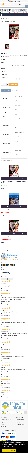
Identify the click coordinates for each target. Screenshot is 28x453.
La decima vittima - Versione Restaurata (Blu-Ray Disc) (13, 182)
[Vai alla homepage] (14, 10)
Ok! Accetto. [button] (9, 450)
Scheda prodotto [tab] (6, 90)
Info (3, 424)
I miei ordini (18, 421)
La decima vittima (5, 209)
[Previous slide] (4, 47)
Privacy (3, 421)
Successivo (10, 279)
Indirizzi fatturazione (20, 424)
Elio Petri (13, 70)
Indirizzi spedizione (20, 422)
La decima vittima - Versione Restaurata (11, 236)
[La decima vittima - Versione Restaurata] (14, 227)
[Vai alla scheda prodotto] (5, 178)
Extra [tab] (17, 90)
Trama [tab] (13, 90)
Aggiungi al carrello (13, 84)
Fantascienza (14, 61)
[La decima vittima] (14, 200)
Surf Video (17, 100)
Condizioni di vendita (6, 419)
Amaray (16, 141)
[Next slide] (24, 47)
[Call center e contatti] (9, 256)
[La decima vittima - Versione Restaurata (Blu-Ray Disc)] (14, 172)
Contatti (4, 426)
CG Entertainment (18, 105)
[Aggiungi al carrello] (22, 178)
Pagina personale (20, 419)
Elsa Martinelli (18, 65)
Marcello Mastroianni (16, 64)
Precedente (4, 279)
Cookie (3, 422)
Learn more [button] (10, 446)
